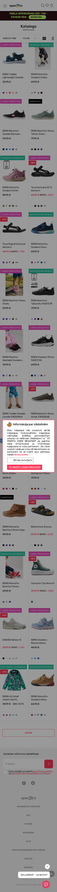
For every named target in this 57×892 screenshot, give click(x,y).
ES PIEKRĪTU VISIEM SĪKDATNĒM (24, 467)
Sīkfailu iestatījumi (22, 460)
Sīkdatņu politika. (21, 455)
